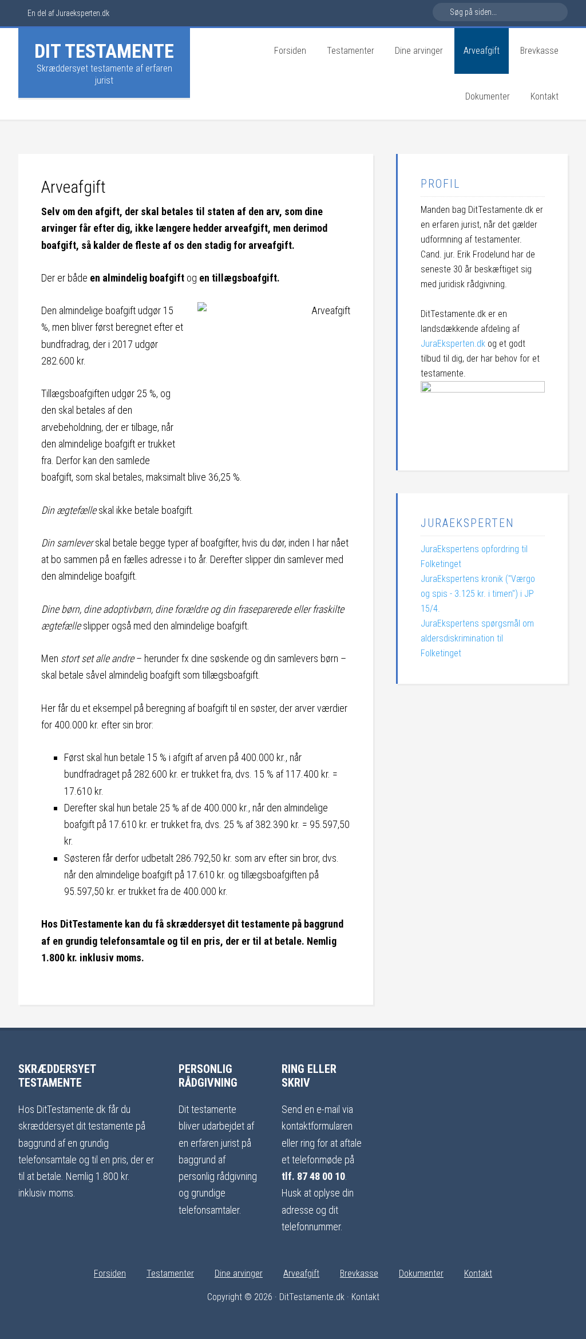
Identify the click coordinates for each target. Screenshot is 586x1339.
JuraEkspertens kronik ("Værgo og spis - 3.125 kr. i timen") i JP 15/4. (478, 593)
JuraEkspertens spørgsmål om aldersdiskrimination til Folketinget (477, 638)
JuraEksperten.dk (453, 343)
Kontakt (365, 1297)
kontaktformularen (317, 1126)
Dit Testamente (104, 50)
